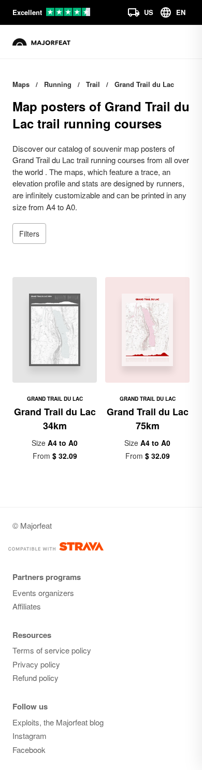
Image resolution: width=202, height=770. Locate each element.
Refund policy (35, 677)
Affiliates (26, 606)
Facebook (29, 749)
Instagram (29, 735)
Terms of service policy (51, 650)
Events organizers (43, 592)
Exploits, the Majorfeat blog (58, 722)
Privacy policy (36, 664)
